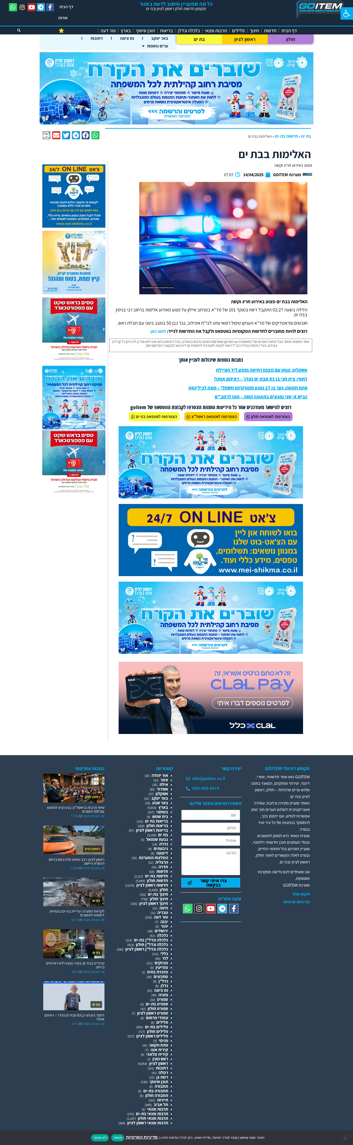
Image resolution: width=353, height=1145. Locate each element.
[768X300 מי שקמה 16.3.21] (211, 574)
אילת (163, 784)
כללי (164, 953)
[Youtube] (31, 7)
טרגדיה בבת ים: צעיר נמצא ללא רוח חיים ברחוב (75, 965)
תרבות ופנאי (216, 30)
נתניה (163, 994)
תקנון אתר (301, 894)
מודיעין (162, 967)
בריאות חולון (157, 825)
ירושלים (161, 930)
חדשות (270, 30)
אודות (63, 17)
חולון (290, 39)
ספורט (162, 999)
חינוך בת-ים (158, 894)
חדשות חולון (157, 880)
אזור (164, 780)
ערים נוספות (157, 46)
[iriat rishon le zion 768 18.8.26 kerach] (211, 497)
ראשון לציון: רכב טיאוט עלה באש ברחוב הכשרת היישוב (76, 861)
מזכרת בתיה (157, 972)
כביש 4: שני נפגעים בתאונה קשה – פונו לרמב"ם (261, 396)
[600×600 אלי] (73, 359)
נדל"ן (163, 981)
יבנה (164, 921)
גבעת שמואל (157, 839)
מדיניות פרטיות (296, 902)
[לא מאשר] (345, 1137)
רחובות (97, 38)
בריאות (166, 30)
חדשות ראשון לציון (152, 885)
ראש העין (160, 1058)
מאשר (118, 1137)
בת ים (199, 39)
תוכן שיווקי (145, 30)
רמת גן (162, 1077)
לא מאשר (99, 1137)
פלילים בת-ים (156, 1026)
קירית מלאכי (157, 1054)
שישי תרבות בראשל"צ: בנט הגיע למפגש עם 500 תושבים (75, 809)
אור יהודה (160, 775)
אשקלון (162, 793)
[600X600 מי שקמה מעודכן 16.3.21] (73, 226)
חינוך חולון (159, 898)
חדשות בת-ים (286, 136)
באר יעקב (159, 38)
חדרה (163, 866)
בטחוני (162, 812)
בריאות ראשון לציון (152, 830)
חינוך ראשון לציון (153, 903)
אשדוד (162, 789)
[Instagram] (22, 7)
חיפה (163, 908)
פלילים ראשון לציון (152, 1036)
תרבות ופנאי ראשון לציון (147, 1123)
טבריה (162, 912)
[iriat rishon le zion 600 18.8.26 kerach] (73, 428)
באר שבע (160, 802)
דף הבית (66, 6)
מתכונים (161, 976)
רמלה (163, 1072)
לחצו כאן (158, 331)
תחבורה (161, 1086)
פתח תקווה (158, 1045)
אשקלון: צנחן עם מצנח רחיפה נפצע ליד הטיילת (261, 370)
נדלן (164, 985)
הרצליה (161, 862)
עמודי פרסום (157, 1017)
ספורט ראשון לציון (152, 1013)
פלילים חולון (157, 1031)
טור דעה (108, 30)
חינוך (254, 30)
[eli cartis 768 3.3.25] (211, 732)
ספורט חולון (158, 1008)
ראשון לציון (245, 39)
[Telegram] (41, 7)
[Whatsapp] (13, 7)
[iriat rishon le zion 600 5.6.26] (73, 293)
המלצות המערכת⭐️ (77, 30)
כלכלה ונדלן (189, 30)
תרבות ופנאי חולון (153, 1118)
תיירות (162, 1100)
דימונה (162, 853)
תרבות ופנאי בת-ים (152, 1113)
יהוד (164, 926)
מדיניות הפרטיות (141, 1137)
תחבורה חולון (156, 1095)
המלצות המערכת (153, 857)
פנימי (163, 1040)
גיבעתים (161, 848)
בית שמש (160, 816)
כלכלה (162, 935)
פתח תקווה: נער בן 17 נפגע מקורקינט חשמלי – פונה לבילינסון (248, 388)
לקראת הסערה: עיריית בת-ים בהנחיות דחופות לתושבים (76, 913)
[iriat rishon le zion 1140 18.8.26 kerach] (176, 123)
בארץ (126, 30)
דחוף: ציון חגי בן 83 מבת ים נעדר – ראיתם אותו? (260, 379)
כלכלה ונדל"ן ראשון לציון (146, 949)
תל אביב (161, 1104)
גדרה (163, 844)
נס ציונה (127, 38)
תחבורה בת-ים (155, 1091)
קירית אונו (159, 1049)
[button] (347, 13)
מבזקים (161, 962)
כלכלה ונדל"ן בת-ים (151, 940)
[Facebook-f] (50, 7)
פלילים (238, 30)
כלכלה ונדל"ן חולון (152, 944)
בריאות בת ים (156, 821)
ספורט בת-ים (157, 1004)
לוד (165, 958)
